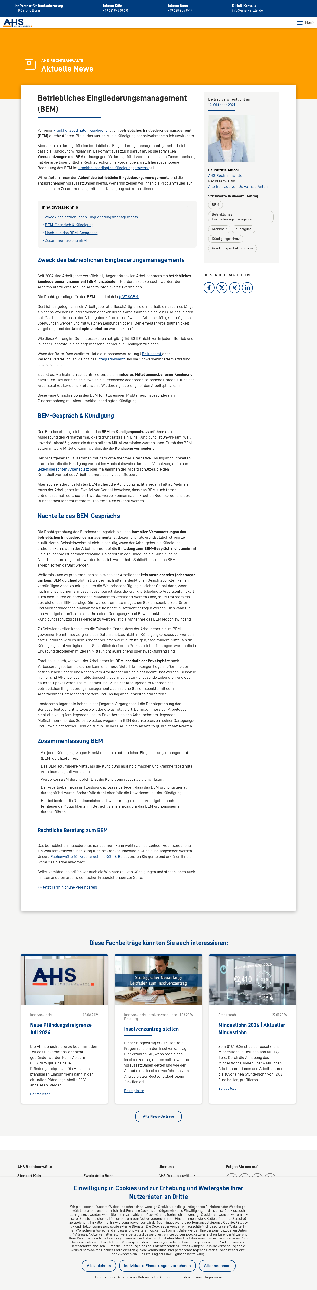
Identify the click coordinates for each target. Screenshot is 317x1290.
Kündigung (243, 229)
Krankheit (219, 229)
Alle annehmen (217, 1266)
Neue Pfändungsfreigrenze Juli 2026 (61, 1028)
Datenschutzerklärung (154, 1277)
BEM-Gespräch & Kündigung (69, 225)
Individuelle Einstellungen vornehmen (157, 1266)
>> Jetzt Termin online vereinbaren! (67, 887)
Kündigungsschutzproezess (232, 248)
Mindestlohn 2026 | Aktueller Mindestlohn (251, 1028)
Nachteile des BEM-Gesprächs (71, 233)
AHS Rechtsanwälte (225, 175)
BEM (215, 205)
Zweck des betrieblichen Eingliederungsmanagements (91, 217)
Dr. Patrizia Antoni (223, 170)
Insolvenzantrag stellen (151, 1029)
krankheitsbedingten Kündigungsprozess (113, 168)
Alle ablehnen (99, 1266)
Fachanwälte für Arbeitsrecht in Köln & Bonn (89, 856)
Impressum (213, 1277)
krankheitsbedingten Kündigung (80, 130)
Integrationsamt (111, 359)
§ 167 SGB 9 (129, 297)
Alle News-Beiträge (158, 1116)
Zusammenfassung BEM (66, 240)
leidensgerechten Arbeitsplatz (64, 469)
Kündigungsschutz (226, 239)
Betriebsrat (152, 354)
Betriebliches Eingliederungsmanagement (233, 217)
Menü (309, 23)
